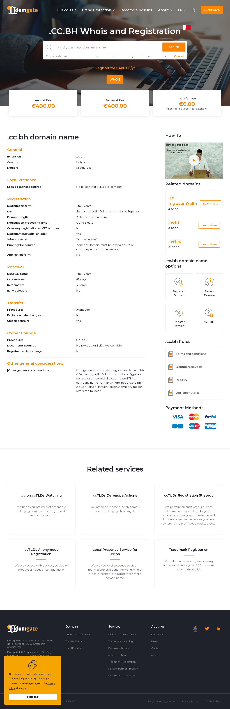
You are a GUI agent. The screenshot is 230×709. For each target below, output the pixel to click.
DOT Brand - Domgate (121, 675)
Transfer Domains (75, 641)
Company (157, 634)
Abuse (154, 655)
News (154, 641)
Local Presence (74, 648)
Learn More (210, 203)
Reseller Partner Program (123, 668)
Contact (156, 648)
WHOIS (115, 79)
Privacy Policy (190, 701)
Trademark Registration (122, 661)
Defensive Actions (118, 648)
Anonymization (117, 655)
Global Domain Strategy (122, 634)
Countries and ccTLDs (77, 634)
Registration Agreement (162, 701)
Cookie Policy (212, 701)
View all (179, 56)
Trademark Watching (120, 641)
